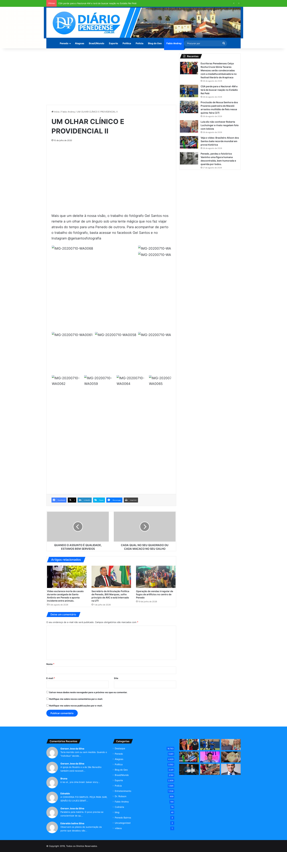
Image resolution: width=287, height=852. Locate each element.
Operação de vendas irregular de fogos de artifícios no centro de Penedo (154, 594)
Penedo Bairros (123, 817)
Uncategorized (122, 823)
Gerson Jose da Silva (72, 748)
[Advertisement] (111, 76)
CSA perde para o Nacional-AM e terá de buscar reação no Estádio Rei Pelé (97, 3)
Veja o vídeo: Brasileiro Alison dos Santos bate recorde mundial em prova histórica (220, 141)
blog (117, 812)
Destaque (120, 748)
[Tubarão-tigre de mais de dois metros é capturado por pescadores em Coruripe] (210, 769)
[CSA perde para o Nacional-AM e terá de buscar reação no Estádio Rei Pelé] (189, 91)
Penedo (64, 43)
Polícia (139, 43)
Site (116, 678)
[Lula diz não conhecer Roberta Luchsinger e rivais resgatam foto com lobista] (189, 126)
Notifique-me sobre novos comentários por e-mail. (76, 699)
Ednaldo (65, 793)
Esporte (113, 43)
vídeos (118, 828)
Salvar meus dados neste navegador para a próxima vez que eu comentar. (88, 692)
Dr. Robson (120, 796)
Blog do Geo (155, 43)
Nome (50, 664)
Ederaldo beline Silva (72, 823)
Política (127, 43)
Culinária (119, 807)
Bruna (63, 778)
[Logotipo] (143, 23)
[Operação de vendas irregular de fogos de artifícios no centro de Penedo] (156, 577)
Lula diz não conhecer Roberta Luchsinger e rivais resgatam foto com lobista (220, 125)
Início (56, 111)
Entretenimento (123, 791)
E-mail (50, 678)
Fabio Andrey (174, 43)
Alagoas (79, 43)
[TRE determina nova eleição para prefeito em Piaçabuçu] (189, 769)
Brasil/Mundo (96, 43)
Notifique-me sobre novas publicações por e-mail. (76, 705)
